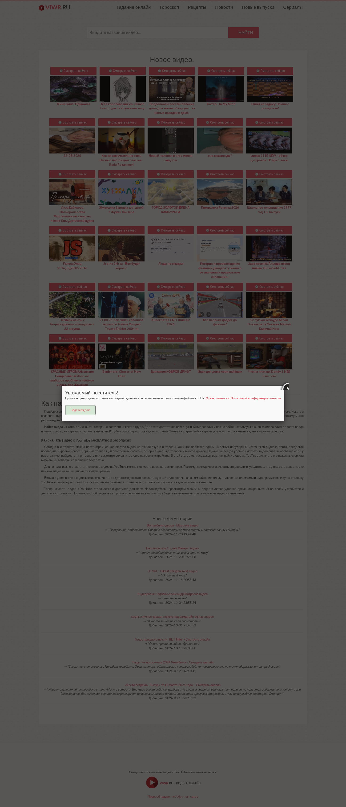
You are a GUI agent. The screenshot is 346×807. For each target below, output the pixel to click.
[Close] (284, 385)
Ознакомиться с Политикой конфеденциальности (243, 398)
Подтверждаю (80, 410)
